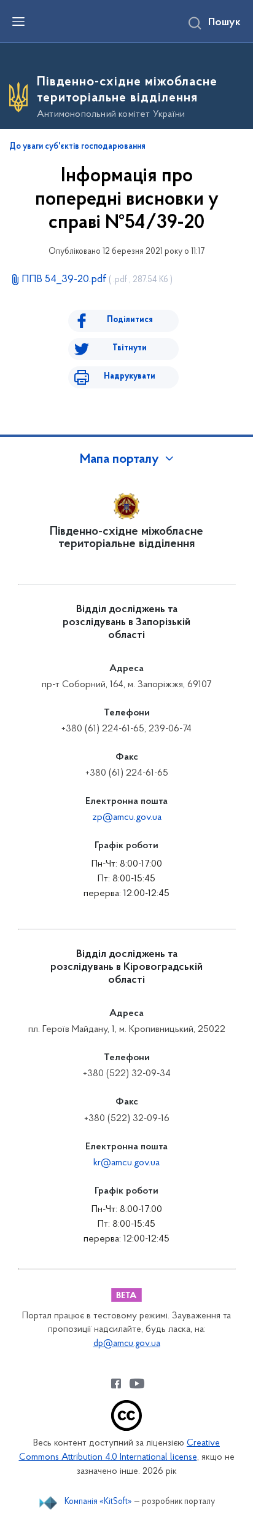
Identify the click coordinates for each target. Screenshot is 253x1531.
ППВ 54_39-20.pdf (97, 279)
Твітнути (129, 348)
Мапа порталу (119, 459)
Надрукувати (129, 376)
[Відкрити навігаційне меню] (18, 21)
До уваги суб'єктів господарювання (77, 147)
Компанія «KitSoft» (98, 1501)
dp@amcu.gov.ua (126, 1343)
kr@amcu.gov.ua (126, 1163)
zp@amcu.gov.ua (127, 817)
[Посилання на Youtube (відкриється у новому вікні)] (137, 1383)
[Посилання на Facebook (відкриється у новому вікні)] (116, 1383)
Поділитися (130, 320)
